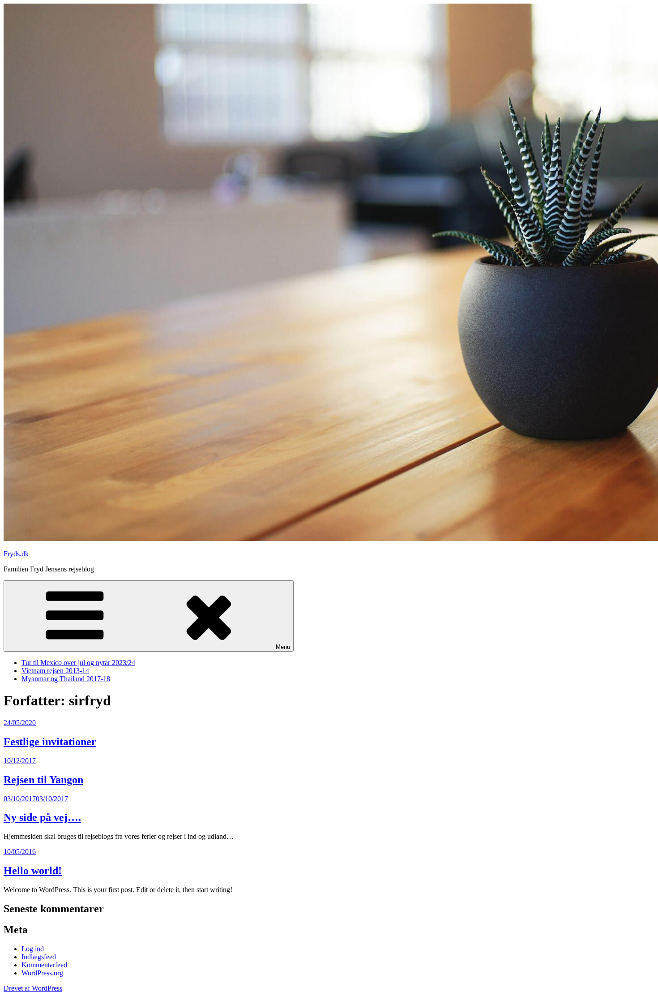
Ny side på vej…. (42, 817)
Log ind (32, 949)
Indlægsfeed (38, 957)
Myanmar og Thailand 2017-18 (65, 679)
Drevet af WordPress (33, 988)
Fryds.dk (16, 554)
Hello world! (33, 870)
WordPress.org (42, 973)
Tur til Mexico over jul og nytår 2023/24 (78, 662)
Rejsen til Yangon (43, 780)
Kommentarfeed (44, 965)
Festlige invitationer (50, 741)
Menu (283, 647)
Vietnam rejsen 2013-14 (55, 670)
